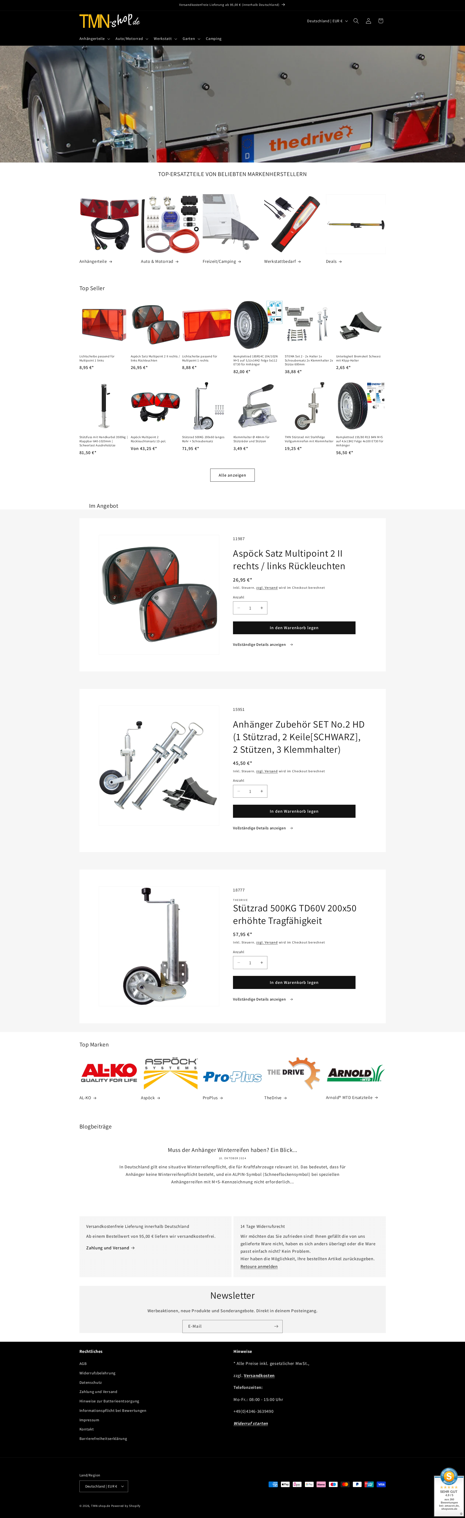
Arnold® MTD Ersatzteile (349, 1097)
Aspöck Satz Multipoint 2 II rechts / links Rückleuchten (155, 358)
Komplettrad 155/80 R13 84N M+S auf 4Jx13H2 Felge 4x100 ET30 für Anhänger (359, 441)
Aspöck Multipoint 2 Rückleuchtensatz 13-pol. (148, 439)
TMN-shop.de (100, 1506)
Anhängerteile (93, 261)
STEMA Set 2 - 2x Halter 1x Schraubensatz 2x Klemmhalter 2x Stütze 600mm (309, 360)
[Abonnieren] (276, 1326)
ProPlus (210, 1097)
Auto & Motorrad (157, 261)
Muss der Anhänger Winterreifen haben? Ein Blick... (232, 1150)
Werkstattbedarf (280, 261)
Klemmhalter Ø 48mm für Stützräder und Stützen (251, 439)
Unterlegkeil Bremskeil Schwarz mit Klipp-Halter (358, 358)
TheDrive (273, 1097)
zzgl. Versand (267, 587)
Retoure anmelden (259, 1266)
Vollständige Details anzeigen (260, 644)
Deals (331, 261)
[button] (94, 38)
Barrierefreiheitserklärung (103, 1438)
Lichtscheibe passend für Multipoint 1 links (97, 358)
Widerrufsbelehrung (97, 1373)
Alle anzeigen (233, 475)
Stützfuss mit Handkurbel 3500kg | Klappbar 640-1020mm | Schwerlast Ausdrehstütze (103, 441)
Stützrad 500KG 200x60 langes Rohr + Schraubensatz (203, 439)
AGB (83, 1363)
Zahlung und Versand (107, 1248)
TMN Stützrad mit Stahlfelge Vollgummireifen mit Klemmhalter (309, 439)
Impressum (89, 1419)
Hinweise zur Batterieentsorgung (109, 1401)
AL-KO (85, 1097)
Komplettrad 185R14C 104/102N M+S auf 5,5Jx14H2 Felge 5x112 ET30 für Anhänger (255, 360)
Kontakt (86, 1429)
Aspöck (148, 1097)
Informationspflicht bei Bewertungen (113, 1410)
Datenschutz (90, 1382)
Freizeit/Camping (219, 261)
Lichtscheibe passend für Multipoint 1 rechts (199, 358)
